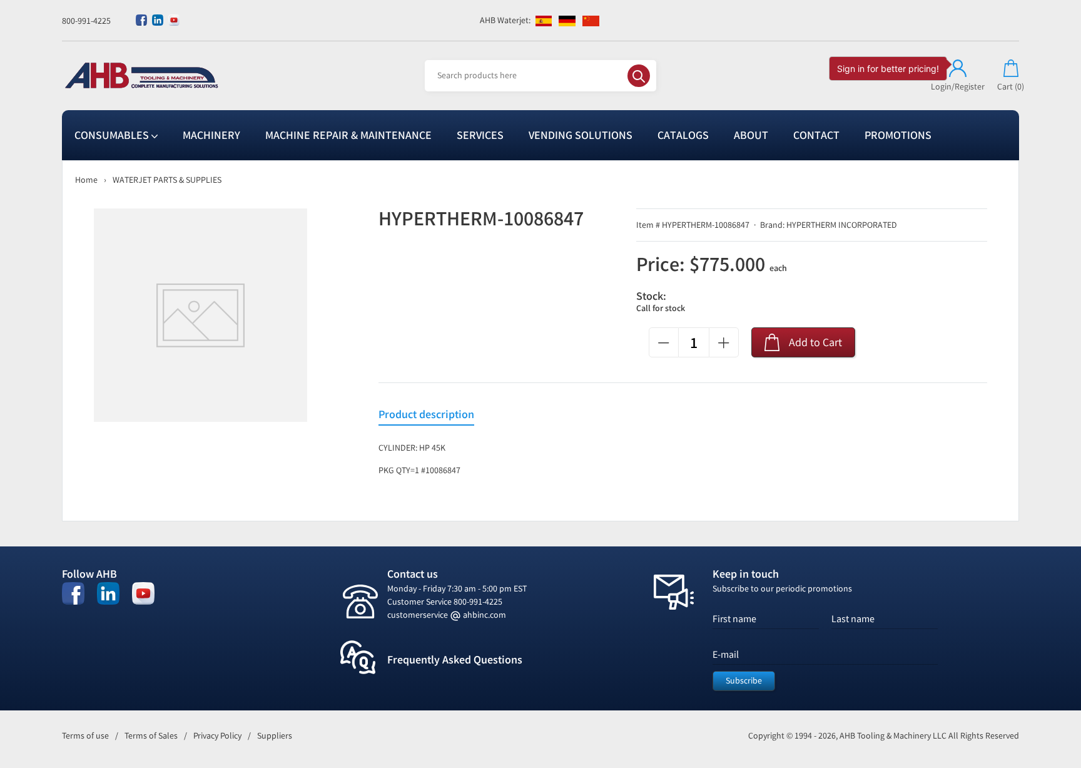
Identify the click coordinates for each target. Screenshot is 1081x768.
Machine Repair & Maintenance (348, 135)
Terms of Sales (151, 735)
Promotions (898, 135)
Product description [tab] (426, 414)
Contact (816, 135)
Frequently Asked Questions (454, 660)
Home (86, 180)
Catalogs (683, 135)
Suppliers (274, 735)
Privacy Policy (217, 735)
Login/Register (958, 86)
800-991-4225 (86, 21)
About (751, 135)
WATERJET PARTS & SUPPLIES (167, 180)
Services (480, 135)
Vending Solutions (580, 135)
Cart (1010, 86)
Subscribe (744, 680)
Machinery (211, 135)
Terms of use (85, 735)
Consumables (112, 135)
